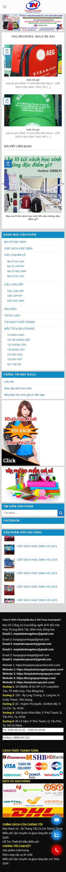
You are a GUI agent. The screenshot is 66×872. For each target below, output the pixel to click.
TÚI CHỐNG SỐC (16, 344)
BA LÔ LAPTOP (15, 266)
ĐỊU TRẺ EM (14, 364)
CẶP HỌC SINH (15, 300)
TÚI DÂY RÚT (14, 359)
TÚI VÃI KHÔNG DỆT (18, 340)
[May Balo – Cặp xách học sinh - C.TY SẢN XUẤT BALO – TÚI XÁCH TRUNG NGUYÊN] (33, 7)
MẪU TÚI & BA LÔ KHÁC (19, 328)
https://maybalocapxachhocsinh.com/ (38, 665)
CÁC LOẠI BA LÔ (14, 255)
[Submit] (61, 513)
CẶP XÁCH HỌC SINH (18, 248)
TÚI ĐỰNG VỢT (16, 349)
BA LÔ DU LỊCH (15, 261)
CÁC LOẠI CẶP (13, 284)
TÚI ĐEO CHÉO (15, 335)
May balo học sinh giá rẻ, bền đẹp (24, 394)
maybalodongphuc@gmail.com (33, 633)
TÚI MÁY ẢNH (15, 354)
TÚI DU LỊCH (12, 315)
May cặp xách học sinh (18, 388)
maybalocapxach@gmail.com (32, 643)
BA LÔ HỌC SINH (15, 242)
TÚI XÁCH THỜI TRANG (19, 322)
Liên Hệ (9, 381)
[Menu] (5, 7)
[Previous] (3, 190)
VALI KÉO (10, 309)
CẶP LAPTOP (14, 295)
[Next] (62, 190)
